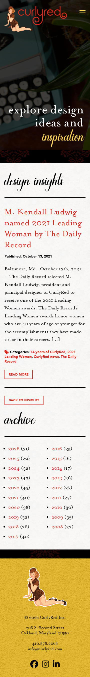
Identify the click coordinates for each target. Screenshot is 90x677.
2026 (14, 449)
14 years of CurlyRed (48, 352)
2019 (13, 517)
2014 (57, 468)
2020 (14, 507)
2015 (57, 458)
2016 (57, 449)
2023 (14, 478)
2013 (57, 478)
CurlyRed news (46, 356)
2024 (14, 468)
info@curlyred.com (45, 649)
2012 (57, 488)
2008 (57, 527)
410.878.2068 (45, 643)
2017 (13, 537)
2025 (13, 458)
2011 (56, 498)
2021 (13, 498)
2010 (57, 507)
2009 (57, 517)
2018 (13, 527)
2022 (14, 488)
